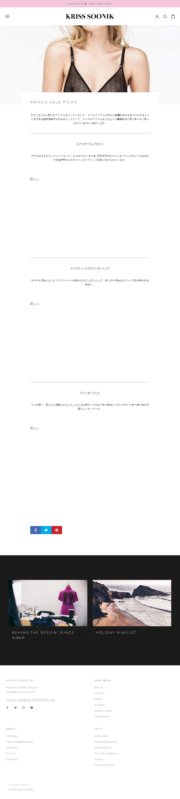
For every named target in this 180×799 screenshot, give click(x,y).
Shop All (99, 693)
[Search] (165, 16)
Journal (10, 753)
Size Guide (100, 736)
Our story (12, 736)
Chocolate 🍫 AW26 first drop (90, 3)
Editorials (12, 747)
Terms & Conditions (106, 753)
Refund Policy (102, 747)
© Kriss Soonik (20, 785)
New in (98, 687)
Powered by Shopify (21, 789)
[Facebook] (7, 707)
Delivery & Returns (105, 741)
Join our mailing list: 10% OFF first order (30, 699)
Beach (98, 699)
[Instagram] (23, 707)
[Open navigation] (7, 16)
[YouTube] (31, 707)
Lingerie (99, 704)
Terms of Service (104, 765)
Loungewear (102, 716)
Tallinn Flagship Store (19, 741)
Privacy (98, 759)
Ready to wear (103, 710)
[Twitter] (15, 707)
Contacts (11, 759)
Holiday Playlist (116, 633)
